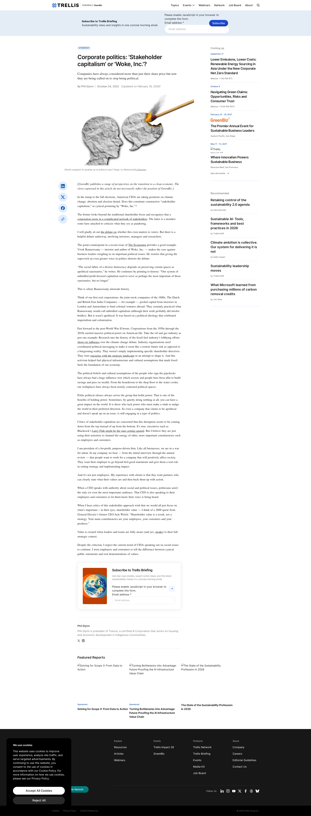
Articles (118, 753)
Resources (120, 747)
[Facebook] (62, 208)
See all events (218, 173)
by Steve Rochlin (218, 210)
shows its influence (88, 342)
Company (238, 747)
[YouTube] (234, 791)
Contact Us (240, 766)
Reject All (39, 800)
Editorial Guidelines (244, 760)
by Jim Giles (216, 299)
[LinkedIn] (62, 186)
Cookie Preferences (89, 811)
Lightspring (141, 169)
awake (159, 532)
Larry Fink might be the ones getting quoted (118, 431)
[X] (62, 197)
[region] (38, 774)
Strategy (84, 48)
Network (219, 5)
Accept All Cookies (39, 790)
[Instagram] (228, 791)
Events (187, 5)
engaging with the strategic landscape (112, 355)
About (249, 5)
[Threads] (251, 791)
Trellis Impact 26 (164, 747)
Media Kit (199, 766)
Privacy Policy (69, 811)
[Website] (62, 219)
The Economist (137, 245)
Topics (175, 5)
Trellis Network (202, 747)
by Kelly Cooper (218, 257)
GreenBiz (159, 753)
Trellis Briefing (201, 753)
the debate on (108, 232)
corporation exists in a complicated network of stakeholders (112, 219)
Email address (174, 22)
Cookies (55, 811)
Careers (237, 753)
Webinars (204, 5)
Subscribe (218, 23)
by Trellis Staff (217, 233)
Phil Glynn (87, 86)
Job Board (235, 5)
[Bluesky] (257, 791)
